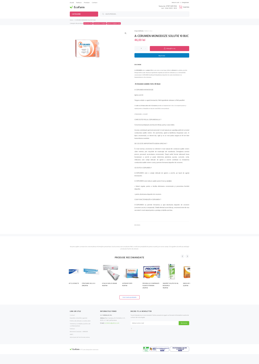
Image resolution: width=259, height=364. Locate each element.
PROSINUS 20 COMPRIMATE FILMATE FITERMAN (139, 284)
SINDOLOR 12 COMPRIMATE (179, 283)
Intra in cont (175, 2)
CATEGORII (76, 14)
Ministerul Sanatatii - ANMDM (79, 332)
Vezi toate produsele (129, 297)
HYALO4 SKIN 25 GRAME (97, 283)
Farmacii (72, 329)
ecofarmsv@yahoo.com (111, 323)
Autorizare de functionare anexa (80, 337)
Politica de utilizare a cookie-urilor (80, 321)
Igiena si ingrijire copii (113, 23)
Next (187, 256)
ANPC (71, 334)
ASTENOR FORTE (115, 283)
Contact (72, 315)
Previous (182, 256)
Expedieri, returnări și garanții (78, 318)
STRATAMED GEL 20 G (76, 283)
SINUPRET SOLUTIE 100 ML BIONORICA (158, 284)
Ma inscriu (184, 323)
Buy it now (162, 56)
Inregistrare (185, 2)
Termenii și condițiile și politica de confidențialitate (80, 325)
